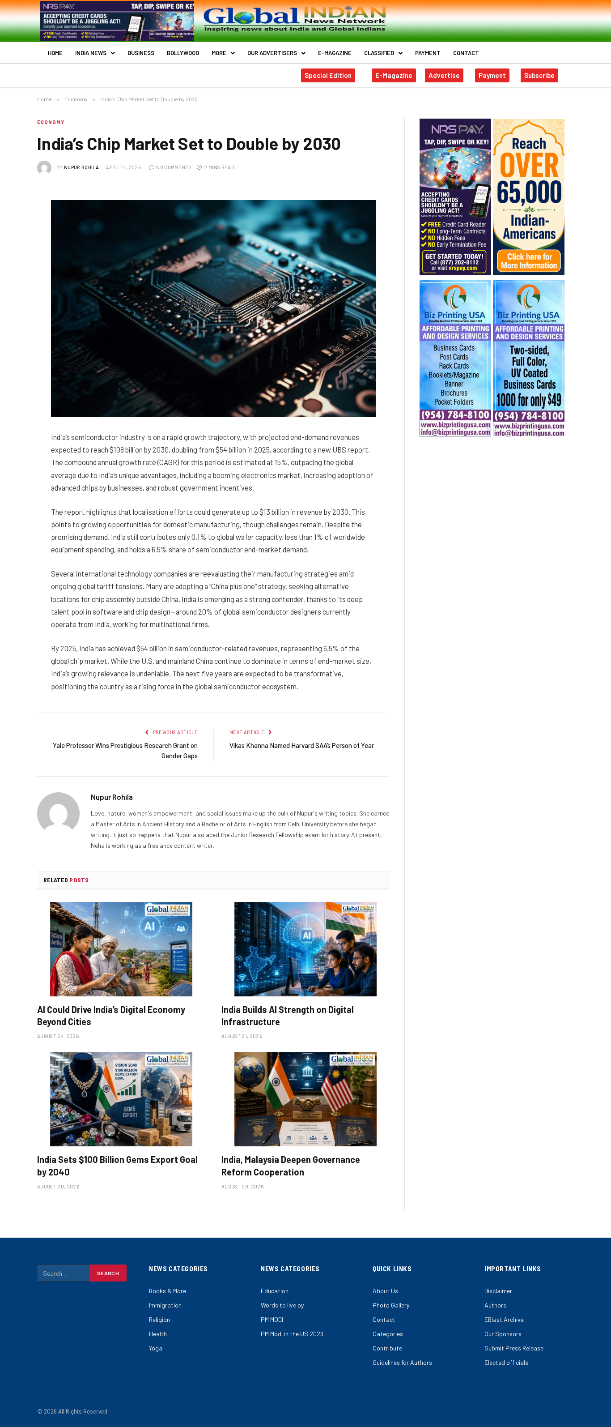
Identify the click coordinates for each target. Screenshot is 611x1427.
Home (55, 52)
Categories (388, 1333)
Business (140, 52)
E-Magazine (335, 52)
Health (158, 1333)
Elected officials (506, 1362)
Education (275, 1291)
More (219, 52)
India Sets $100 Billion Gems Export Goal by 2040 (117, 1165)
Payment (428, 52)
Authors (495, 1305)
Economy (50, 122)
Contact (466, 52)
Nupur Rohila (81, 167)
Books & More (167, 1291)
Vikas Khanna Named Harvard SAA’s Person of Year (301, 745)
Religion (159, 1319)
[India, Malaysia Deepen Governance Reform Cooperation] (305, 1099)
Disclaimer (498, 1291)
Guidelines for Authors (402, 1362)
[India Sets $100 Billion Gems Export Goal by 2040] (121, 1099)
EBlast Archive (504, 1319)
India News (90, 52)
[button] (95, 53)
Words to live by (282, 1305)
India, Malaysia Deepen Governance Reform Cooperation (290, 1165)
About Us (385, 1291)
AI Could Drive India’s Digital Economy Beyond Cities (111, 1015)
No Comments (173, 167)
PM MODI (272, 1319)
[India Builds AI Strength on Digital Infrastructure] (305, 949)
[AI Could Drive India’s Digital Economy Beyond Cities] (121, 949)
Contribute (387, 1348)
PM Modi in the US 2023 (292, 1333)
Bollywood (183, 52)
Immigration (165, 1305)
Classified (379, 52)
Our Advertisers (272, 52)
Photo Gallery (391, 1305)
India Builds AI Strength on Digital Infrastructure (287, 1015)
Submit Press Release (513, 1348)
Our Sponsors (503, 1333)
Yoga (155, 1348)
